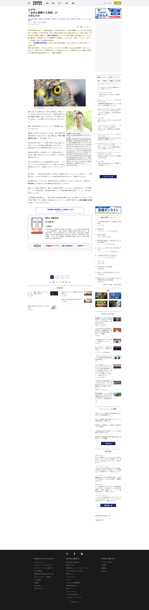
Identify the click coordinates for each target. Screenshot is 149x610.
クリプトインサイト (71, 591)
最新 (98, 81)
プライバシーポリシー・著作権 (42, 577)
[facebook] (74, 554)
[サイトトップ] (37, 3)
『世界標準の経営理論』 (40, 43)
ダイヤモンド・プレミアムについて (43, 565)
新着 (47, 3)
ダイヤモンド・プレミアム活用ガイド (44, 568)
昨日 (105, 81)
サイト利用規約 (38, 571)
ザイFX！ (68, 580)
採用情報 (103, 568)
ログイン (110, 3)
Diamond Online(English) (72, 562)
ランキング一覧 (108, 177)
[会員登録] (117, 3)
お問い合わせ (37, 585)
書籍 (73, 3)
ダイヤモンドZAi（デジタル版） (74, 571)
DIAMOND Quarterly (71, 585)
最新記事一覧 (108, 505)
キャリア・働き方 (32, 22)
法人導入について (38, 588)
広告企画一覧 (99, 520)
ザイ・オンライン (70, 577)
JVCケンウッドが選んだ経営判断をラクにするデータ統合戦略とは (108, 414)
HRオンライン (70, 588)
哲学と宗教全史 (42, 22)
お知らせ (103, 571)
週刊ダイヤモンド (70, 565)
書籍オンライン (70, 574)
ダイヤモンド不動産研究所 (73, 582)
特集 (66, 3)
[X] (67, 554)
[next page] (67, 277)
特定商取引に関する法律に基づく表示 (44, 574)
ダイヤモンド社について (108, 558)
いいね (118, 81)
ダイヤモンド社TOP (106, 562)
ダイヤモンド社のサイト (73, 558)
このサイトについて (39, 562)
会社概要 (103, 565)
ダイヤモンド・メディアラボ (73, 597)
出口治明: (60, 19)
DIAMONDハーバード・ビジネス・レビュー (77, 568)
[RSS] (82, 554)
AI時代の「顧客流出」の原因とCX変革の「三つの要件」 (108, 426)
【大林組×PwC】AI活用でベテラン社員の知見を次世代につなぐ (108, 432)
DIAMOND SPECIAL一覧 (102, 516)
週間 (111, 81)
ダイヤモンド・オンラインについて (44, 558)
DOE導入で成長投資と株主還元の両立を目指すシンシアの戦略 (108, 437)
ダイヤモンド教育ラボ (72, 594)
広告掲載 (36, 582)
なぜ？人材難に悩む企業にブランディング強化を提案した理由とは (108, 420)
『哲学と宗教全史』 (52, 35)
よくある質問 (37, 580)
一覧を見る (108, 443)
